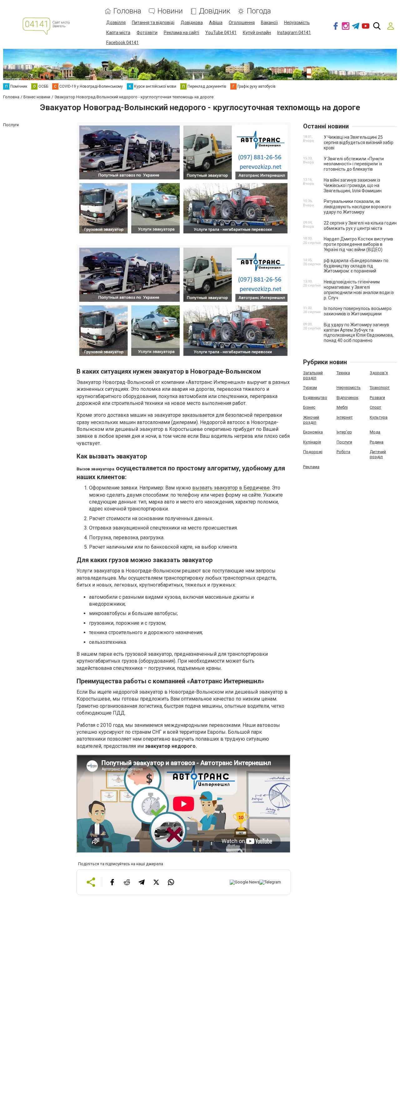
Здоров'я (379, 372)
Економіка (313, 432)
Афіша (215, 22)
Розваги (377, 397)
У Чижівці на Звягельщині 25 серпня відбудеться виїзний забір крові (358, 142)
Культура (379, 417)
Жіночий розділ (311, 420)
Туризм (310, 387)
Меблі (342, 407)
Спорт (375, 407)
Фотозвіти (147, 32)
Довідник (214, 11)
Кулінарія (312, 442)
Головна (127, 11)
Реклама (311, 466)
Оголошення (242, 22)
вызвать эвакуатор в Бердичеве (231, 488)
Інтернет (345, 417)
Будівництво (315, 397)
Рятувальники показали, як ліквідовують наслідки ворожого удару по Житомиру (357, 207)
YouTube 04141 (221, 32)
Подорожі (312, 451)
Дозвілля (116, 22)
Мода (375, 432)
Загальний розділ (313, 375)
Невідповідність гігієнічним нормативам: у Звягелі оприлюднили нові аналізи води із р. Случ (359, 289)
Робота (343, 451)
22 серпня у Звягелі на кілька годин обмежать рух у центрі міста (360, 225)
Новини (170, 11)
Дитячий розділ (378, 454)
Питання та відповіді (153, 22)
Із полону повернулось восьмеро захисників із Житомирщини (358, 311)
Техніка (343, 372)
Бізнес (309, 407)
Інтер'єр (344, 432)
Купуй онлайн (257, 32)
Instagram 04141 (294, 32)
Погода (259, 11)
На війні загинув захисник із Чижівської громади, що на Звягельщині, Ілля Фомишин (353, 185)
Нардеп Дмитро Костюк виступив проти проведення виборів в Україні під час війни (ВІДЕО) (358, 244)
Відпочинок (347, 397)
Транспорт (380, 387)
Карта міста (118, 32)
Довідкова (192, 22)
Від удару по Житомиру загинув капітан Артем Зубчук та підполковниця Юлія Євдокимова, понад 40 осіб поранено (358, 332)
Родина (376, 442)
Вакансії (269, 22)
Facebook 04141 (122, 42)
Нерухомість (297, 22)
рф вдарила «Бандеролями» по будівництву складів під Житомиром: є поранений (356, 266)
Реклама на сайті (181, 32)
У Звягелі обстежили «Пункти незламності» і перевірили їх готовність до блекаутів (354, 164)
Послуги (344, 442)
